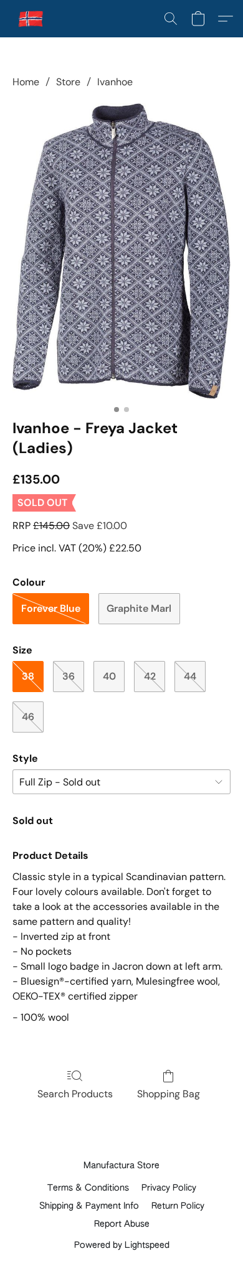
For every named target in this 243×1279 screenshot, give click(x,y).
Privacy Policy (168, 1188)
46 (28, 716)
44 (190, 676)
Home (25, 81)
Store (68, 81)
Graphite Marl (139, 608)
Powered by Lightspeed (121, 1245)
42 (150, 676)
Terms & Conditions (88, 1188)
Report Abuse (122, 1224)
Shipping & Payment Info (89, 1206)
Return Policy (177, 1206)
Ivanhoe (115, 81)
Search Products (75, 1093)
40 (109, 676)
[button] (32, 18)
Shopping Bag (168, 1093)
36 (68, 676)
